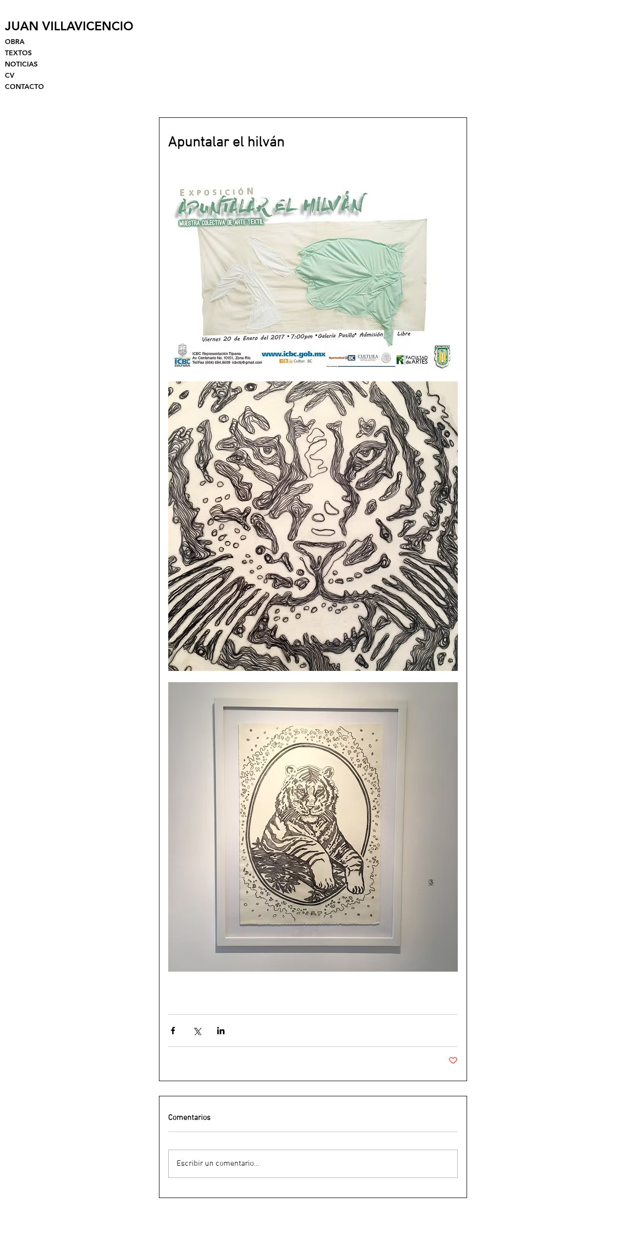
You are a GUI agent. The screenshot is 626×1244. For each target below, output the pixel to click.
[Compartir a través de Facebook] (173, 1030)
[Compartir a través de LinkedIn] (220, 1030)
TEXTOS (18, 52)
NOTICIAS (21, 64)
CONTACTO (24, 86)
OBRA (14, 41)
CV (9, 75)
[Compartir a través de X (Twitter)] (196, 1030)
